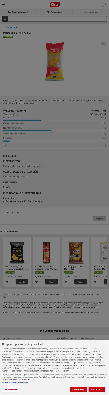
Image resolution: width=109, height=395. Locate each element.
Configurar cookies (11, 389)
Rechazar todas (78, 389)
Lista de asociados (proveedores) (15, 382)
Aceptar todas (96, 389)
